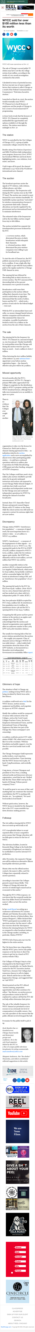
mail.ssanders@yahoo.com (12, 1051)
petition (5, 692)
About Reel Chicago (17, 1323)
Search (17, 1320)
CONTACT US (17, 1317)
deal (24, 701)
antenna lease (25, 359)
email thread (12, 909)
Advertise (17, 1311)
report (30, 652)
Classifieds (17, 1308)
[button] (2, 7)
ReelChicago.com (6, 1327)
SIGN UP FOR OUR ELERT (17, 1314)
